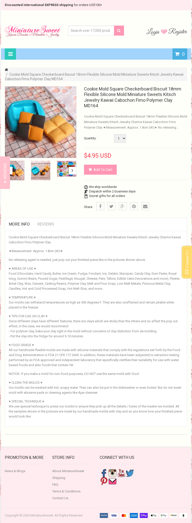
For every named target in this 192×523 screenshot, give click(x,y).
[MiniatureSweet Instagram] (112, 473)
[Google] (123, 206)
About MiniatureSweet (68, 471)
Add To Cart (103, 170)
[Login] (153, 31)
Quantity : (90, 138)
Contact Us (60, 498)
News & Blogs (15, 471)
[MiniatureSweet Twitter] (130, 473)
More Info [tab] (19, 224)
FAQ (55, 484)
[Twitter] (112, 206)
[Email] (145, 206)
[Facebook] (100, 206)
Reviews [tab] (45, 224)
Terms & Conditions (66, 491)
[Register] (177, 31)
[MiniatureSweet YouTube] (121, 473)
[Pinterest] (134, 206)
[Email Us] (112, 481)
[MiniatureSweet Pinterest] (104, 481)
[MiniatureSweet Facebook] (104, 473)
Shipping (58, 478)
